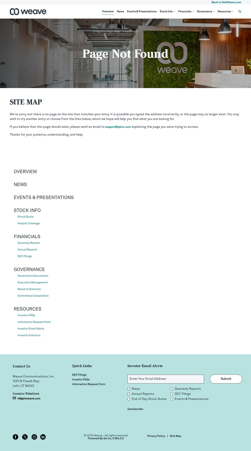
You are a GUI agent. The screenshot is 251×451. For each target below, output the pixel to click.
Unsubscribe (135, 409)
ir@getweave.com (28, 398)
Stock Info (27, 210)
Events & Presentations (44, 197)
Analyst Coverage (29, 223)
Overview (25, 172)
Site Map (175, 436)
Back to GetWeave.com (226, 2)
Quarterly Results (29, 243)
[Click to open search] (238, 11)
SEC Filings (25, 256)
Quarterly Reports (188, 389)
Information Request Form (34, 322)
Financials (27, 237)
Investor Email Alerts (31, 328)
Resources (27, 309)
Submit (226, 379)
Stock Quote (26, 216)
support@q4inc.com (118, 127)
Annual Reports (27, 249)
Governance (29, 269)
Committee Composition (33, 295)
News (20, 185)
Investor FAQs (26, 315)
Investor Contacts (29, 335)
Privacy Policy (156, 436)
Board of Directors (29, 289)
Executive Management (33, 282)
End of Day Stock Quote (149, 399)
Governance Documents (33, 276)
